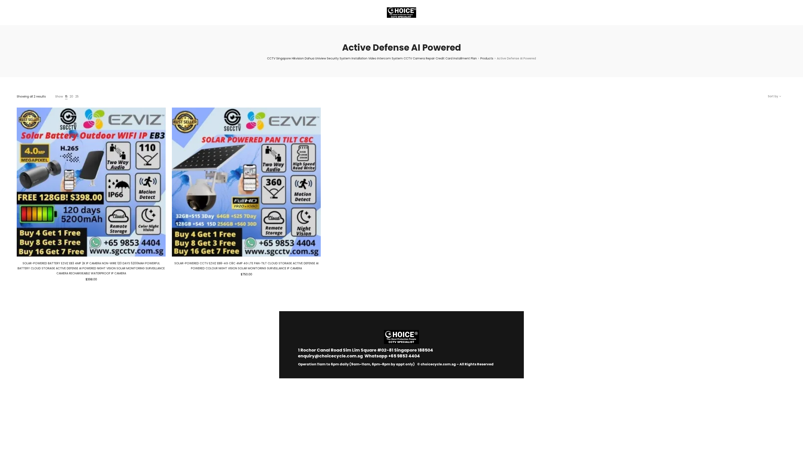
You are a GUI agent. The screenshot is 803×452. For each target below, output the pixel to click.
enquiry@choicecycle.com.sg (330, 356)
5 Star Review (83, 12)
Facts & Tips (54, 12)
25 (77, 96)
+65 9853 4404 (404, 356)
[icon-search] (784, 12)
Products (486, 58)
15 (66, 96)
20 (71, 96)
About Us (28, 12)
